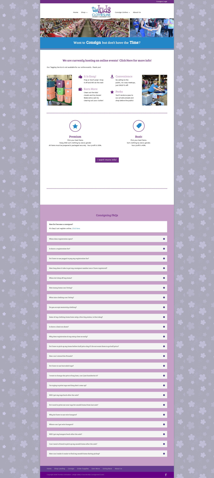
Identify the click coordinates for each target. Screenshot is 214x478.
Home (75, 13)
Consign (71, 469)
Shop (83, 13)
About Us (137, 13)
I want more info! (107, 159)
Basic (138, 136)
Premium (75, 136)
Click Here (126, 60)
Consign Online (121, 13)
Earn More (96, 469)
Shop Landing (59, 469)
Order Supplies (83, 469)
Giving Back (107, 469)
